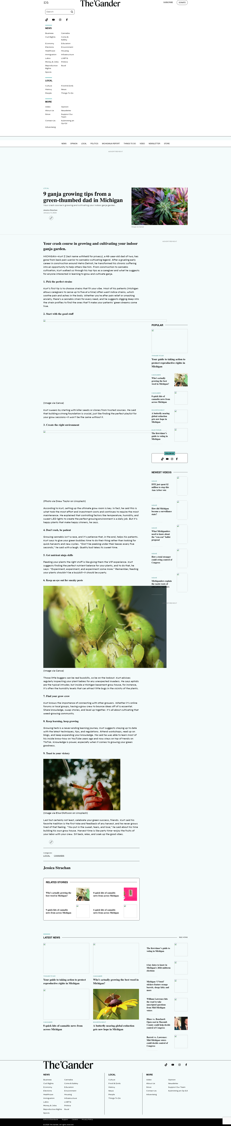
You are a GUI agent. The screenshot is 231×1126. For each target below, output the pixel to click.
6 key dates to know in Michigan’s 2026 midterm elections (158, 967)
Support (65, 1119)
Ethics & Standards (50, 1119)
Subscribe (168, 2)
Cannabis (65, 33)
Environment (67, 47)
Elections (49, 47)
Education (66, 43)
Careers (75, 1119)
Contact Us (50, 121)
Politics (64, 62)
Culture (48, 86)
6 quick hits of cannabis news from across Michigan (106, 911)
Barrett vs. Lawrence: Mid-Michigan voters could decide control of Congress (157, 1041)
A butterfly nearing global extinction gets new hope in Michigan (161, 417)
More (149, 1074)
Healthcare (50, 51)
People (48, 93)
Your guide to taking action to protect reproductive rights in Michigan (168, 362)
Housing (65, 51)
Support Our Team (176, 1087)
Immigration (50, 55)
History (48, 89)
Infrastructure (67, 55)
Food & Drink (67, 86)
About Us (49, 111)
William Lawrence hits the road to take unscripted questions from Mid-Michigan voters (157, 1004)
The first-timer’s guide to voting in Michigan (160, 436)
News (63, 89)
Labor (48, 58)
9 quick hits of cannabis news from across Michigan (58, 911)
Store (47, 114)
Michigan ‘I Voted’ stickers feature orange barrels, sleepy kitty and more (158, 986)
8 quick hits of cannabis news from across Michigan (106, 894)
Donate (182, 2)
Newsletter (66, 111)
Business (49, 33)
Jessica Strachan (50, 210)
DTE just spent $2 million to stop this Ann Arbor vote (160, 487)
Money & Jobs (51, 62)
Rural (63, 66)
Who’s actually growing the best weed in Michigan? (58, 894)
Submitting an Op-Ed (178, 1091)
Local (84, 143)
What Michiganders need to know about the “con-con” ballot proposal (161, 535)
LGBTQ (64, 58)
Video (48, 107)
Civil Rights (50, 37)
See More (183, 937)
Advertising (50, 127)
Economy (49, 43)
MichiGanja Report (111, 143)
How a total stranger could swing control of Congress (162, 559)
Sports (48, 72)
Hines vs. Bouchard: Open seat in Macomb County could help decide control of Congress (158, 1023)
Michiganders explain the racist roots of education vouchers (162, 583)
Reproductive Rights (52, 1109)
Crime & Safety (71, 1083)
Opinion (64, 107)
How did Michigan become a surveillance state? (162, 511)
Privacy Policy (87, 1119)
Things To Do (67, 93)
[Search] (72, 12)
